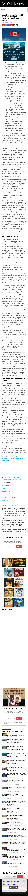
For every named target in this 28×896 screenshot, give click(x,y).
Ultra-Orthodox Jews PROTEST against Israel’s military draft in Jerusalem (16, 734)
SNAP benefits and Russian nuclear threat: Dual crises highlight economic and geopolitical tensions (16, 849)
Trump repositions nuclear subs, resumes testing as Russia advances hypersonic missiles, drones (15, 856)
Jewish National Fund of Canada (10, 517)
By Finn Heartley (16, 852)
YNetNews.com (6, 491)
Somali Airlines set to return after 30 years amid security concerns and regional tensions (16, 769)
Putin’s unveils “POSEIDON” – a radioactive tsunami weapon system (15, 823)
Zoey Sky (11, 22)
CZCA (3, 513)
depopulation (9, 513)
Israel (23, 515)
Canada (22, 508)
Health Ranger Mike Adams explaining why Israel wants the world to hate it (12, 458)
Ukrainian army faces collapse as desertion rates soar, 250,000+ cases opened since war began (16, 817)
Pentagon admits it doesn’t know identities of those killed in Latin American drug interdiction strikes (15, 748)
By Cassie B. (15, 798)
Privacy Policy (11, 884)
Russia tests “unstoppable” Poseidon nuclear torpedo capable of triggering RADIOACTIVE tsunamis (16, 755)
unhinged (9, 526)
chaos (17, 511)
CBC (14, 511)
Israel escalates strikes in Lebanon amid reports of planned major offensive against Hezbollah (15, 782)
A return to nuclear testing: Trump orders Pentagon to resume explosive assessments (16, 810)
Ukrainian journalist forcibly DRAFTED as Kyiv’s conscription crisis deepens (16, 843)
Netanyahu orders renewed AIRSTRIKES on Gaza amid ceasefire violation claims (15, 863)
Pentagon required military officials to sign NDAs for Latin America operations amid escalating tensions (16, 830)
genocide (13, 515)
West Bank (15, 526)
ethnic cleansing (17, 513)
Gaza (3, 515)
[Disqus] (14, 630)
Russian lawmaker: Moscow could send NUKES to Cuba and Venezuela (16, 775)
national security (12, 520)
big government (15, 508)
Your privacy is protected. (8, 722)
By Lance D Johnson (16, 825)
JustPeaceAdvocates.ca (8, 497)
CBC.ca (4, 494)
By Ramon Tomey (16, 736)
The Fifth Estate (19, 524)
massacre (9, 519)
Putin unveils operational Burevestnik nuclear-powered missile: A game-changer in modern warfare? (16, 741)
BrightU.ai (5, 488)
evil (24, 513)
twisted (4, 526)
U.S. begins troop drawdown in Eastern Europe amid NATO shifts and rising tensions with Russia (16, 789)
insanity (19, 515)
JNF (21, 517)
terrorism (11, 524)
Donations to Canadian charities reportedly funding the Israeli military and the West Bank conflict (16, 837)
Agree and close (13, 887)
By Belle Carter (15, 750)
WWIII (20, 526)
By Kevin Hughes (16, 743)
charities (22, 511)
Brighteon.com (6, 500)
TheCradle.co (5, 485)
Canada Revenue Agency (9, 510)
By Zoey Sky (15, 839)
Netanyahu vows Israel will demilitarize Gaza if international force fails (16, 796)
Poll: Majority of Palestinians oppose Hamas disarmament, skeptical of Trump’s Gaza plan (16, 762)
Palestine (4, 522)
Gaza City (7, 515)
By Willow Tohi (15, 812)
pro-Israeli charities (13, 522)
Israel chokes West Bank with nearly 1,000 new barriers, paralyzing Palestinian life (16, 803)
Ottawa (20, 520)
